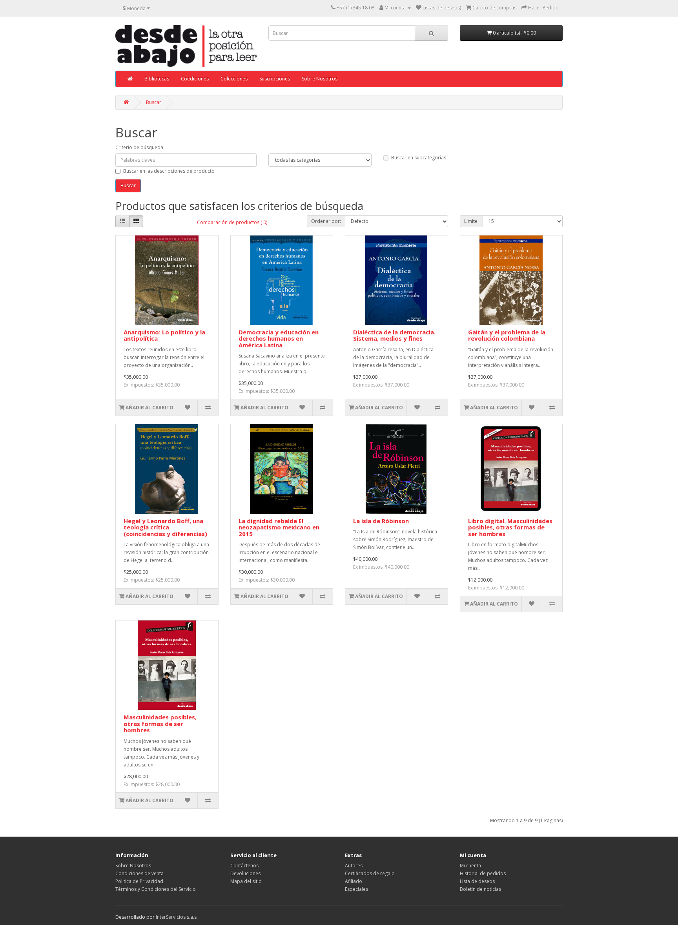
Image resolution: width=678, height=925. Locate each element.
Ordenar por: (326, 221)
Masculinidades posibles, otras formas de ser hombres (160, 723)
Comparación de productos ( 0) (232, 222)
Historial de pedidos (483, 873)
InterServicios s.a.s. (177, 917)
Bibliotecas (156, 78)
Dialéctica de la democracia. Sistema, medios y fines (394, 335)
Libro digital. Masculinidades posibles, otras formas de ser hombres (510, 527)
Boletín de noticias (480, 889)
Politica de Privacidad (139, 881)
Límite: (471, 221)
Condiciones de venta (139, 873)
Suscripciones (274, 78)
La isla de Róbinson (381, 521)
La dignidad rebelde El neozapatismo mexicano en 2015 (279, 527)
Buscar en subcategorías (418, 157)
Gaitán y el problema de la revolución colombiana (506, 335)
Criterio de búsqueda (139, 147)
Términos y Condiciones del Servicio (155, 889)
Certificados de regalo (370, 873)
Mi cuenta (470, 865)
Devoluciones (245, 873)
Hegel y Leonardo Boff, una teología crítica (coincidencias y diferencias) (165, 527)
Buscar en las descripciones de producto (169, 171)
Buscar (153, 102)
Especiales (356, 889)
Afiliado (353, 881)
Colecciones (234, 78)
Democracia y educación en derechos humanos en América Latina (279, 338)
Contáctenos (244, 865)
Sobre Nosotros (319, 78)
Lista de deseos (477, 881)
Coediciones (195, 78)
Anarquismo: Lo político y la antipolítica (164, 335)
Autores (354, 865)
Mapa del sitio (246, 881)
